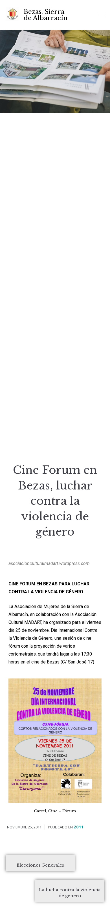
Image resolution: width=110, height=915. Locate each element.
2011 (79, 827)
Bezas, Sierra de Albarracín (46, 15)
